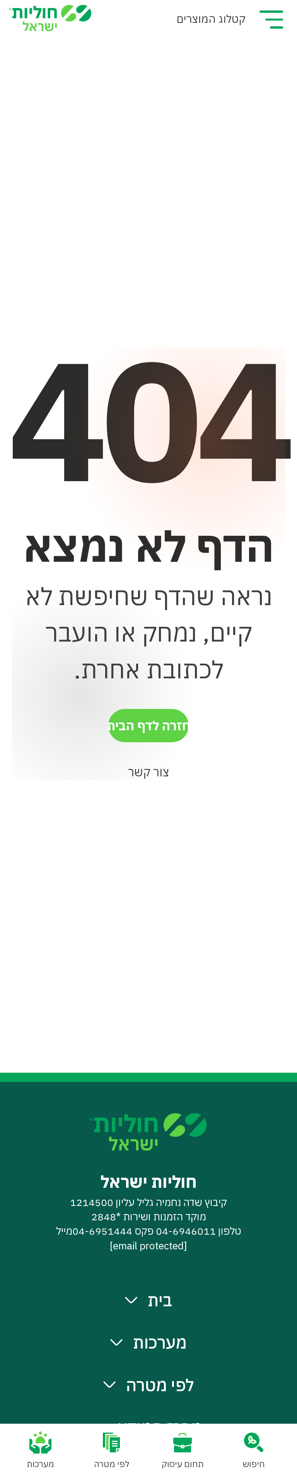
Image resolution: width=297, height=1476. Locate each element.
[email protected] (148, 1245)
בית (159, 1300)
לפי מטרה (160, 1385)
